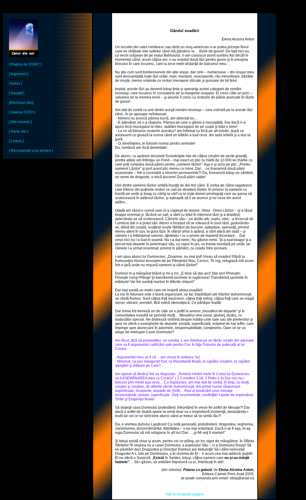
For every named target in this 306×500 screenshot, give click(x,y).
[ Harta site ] (18, 131)
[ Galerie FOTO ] (22, 112)
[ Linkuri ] (16, 141)
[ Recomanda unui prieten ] (31, 151)
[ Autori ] (15, 83)
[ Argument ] (18, 74)
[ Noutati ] (16, 93)
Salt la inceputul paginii (185, 494)
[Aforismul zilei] (21, 103)
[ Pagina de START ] (25, 64)
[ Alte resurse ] (20, 122)
